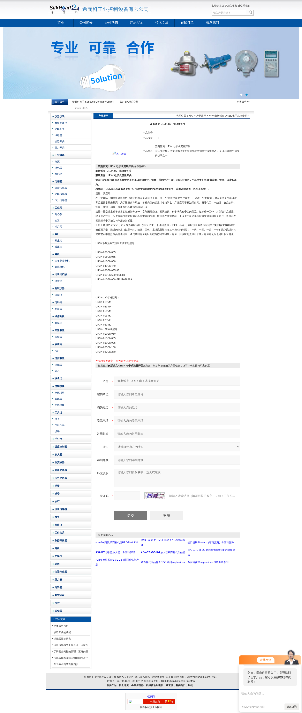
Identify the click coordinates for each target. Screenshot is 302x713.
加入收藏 (232, 5)
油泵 (57, 220)
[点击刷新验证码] (154, 495)
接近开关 (60, 141)
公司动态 (111, 22)
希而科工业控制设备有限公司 (99, 9)
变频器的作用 (61, 626)
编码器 (58, 399)
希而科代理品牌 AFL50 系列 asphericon (163, 562)
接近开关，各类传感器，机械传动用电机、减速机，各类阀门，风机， (157, 685)
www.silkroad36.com (198, 677)
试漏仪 (58, 294)
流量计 (58, 280)
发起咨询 (292, 706)
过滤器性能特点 (62, 638)
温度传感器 (61, 188)
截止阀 (58, 240)
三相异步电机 (62, 260)
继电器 (58, 135)
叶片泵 (58, 226)
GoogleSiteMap (186, 681)
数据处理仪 (61, 123)
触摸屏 (58, 322)
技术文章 (161, 22)
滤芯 (57, 371)
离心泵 (58, 214)
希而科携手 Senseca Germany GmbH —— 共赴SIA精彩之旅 (105, 101)
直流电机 (60, 266)
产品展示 (136, 22)
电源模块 (60, 392)
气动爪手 (60, 425)
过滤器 (58, 364)
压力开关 (60, 147)
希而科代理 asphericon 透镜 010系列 (208, 562)
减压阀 (58, 246)
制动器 (58, 308)
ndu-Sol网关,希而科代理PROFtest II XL (117, 542)
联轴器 (58, 336)
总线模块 (60, 405)
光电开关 (60, 129)
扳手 (57, 431)
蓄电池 (58, 174)
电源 (57, 161)
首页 (61, 22)
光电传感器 (61, 194)
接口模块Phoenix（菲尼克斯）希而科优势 (211, 542)
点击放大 (121, 153)
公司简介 (86, 22)
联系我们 (245, 5)
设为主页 (219, 5)
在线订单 (187, 22)
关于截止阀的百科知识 (66, 664)
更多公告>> (243, 101)
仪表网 (151, 696)
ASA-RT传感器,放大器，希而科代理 (115, 552)
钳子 (57, 419)
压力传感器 (61, 200)
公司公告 (60, 101)
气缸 (57, 350)
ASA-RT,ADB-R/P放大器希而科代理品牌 (163, 552)
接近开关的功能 (62, 632)
